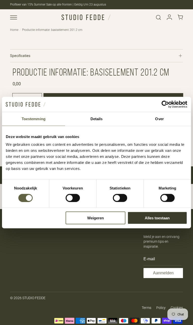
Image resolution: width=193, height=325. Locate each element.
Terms (146, 308)
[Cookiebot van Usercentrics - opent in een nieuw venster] (165, 104)
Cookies (177, 308)
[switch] (73, 198)
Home (14, 30)
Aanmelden (163, 273)
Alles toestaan (157, 218)
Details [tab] (96, 118)
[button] (13, 17)
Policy (161, 308)
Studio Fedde (33, 298)
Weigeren (95, 218)
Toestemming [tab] (33, 118)
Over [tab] (159, 118)
